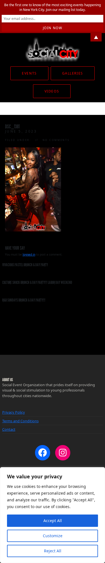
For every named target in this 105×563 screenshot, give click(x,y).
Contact (8, 429)
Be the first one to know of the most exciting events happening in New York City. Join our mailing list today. (52, 7)
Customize (52, 535)
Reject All (52, 550)
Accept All (52, 520)
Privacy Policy (13, 412)
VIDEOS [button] (52, 91)
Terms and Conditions (20, 420)
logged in (29, 254)
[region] (52, 515)
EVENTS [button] (29, 73)
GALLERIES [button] (72, 73)
